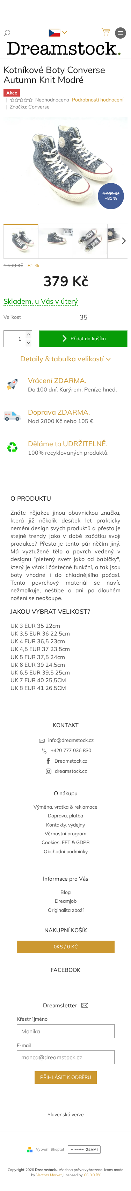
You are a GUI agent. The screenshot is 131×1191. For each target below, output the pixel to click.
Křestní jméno (32, 1019)
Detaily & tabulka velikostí (62, 358)
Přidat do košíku (88, 338)
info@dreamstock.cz (71, 740)
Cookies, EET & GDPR (66, 842)
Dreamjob (66, 901)
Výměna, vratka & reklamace (65, 807)
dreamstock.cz (71, 771)
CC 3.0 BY (92, 1174)
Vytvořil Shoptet (50, 1149)
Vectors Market (49, 1174)
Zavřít (41, 478)
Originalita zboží (65, 910)
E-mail (24, 1045)
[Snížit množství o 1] (28, 343)
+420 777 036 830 (71, 750)
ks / (66, 946)
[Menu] (121, 33)
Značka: (30, 107)
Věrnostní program (65, 833)
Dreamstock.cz (70, 761)
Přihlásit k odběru (65, 1077)
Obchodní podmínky (66, 851)
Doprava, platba (65, 815)
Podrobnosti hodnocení (97, 100)
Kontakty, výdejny (65, 825)
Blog (65, 892)
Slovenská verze (66, 1114)
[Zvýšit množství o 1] (28, 335)
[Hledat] (7, 33)
